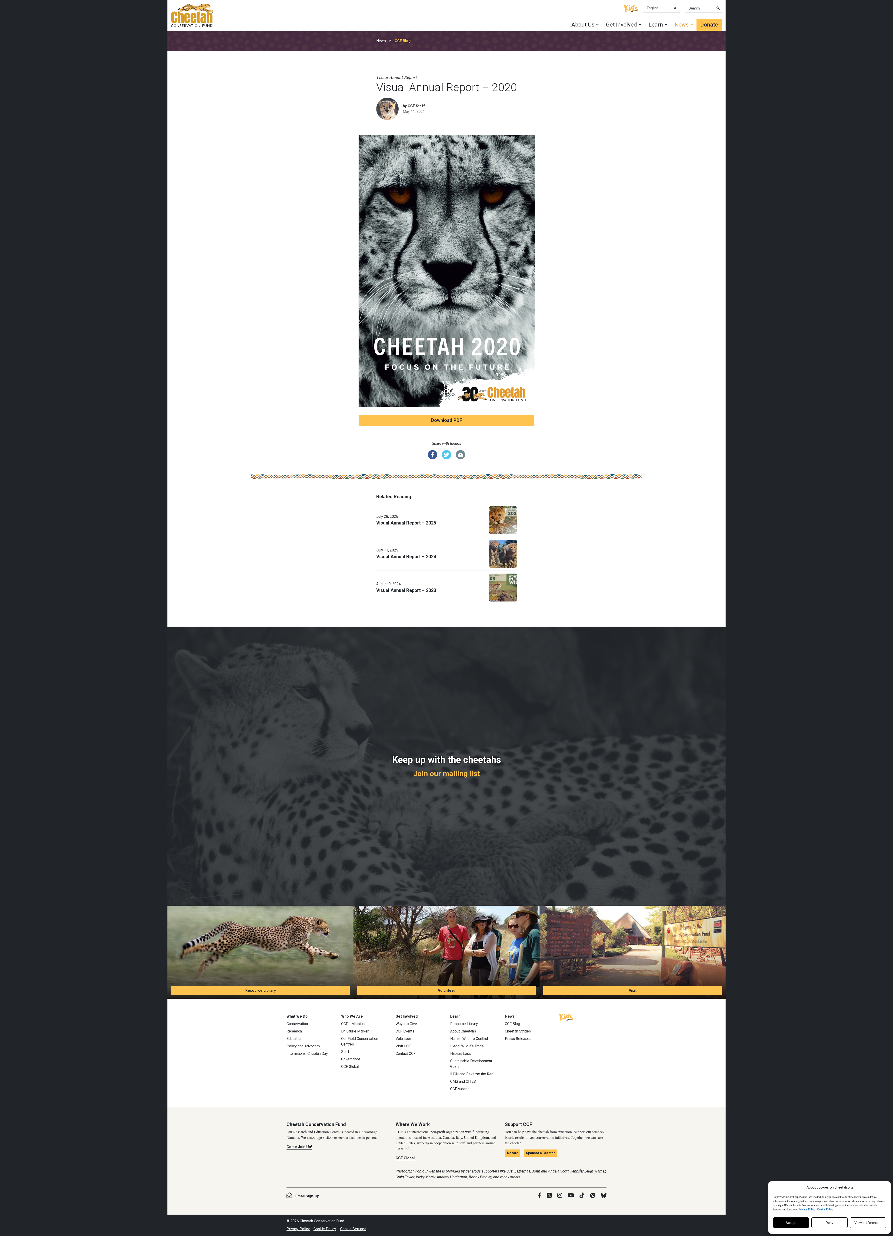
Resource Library (260, 990)
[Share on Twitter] (446, 454)
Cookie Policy (324, 1229)
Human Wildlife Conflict (469, 1038)
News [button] (682, 24)
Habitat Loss (460, 1053)
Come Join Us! (299, 1147)
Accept (791, 1223)
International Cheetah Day (307, 1053)
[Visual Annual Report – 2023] (503, 587)
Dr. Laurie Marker (355, 1031)
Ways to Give (406, 1024)
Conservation (297, 1024)
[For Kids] (631, 8)
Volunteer (446, 990)
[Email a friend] (460, 454)
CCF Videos (460, 1089)
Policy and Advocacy (303, 1046)
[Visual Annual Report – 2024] (503, 553)
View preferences (867, 1223)
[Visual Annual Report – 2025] (503, 519)
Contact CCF (406, 1053)
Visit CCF (403, 1046)
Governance (350, 1059)
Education (294, 1038)
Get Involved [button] (621, 24)
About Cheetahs (463, 1031)
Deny (829, 1223)
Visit (632, 990)
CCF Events (405, 1031)
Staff (345, 1051)
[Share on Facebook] (432, 454)
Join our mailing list (446, 773)
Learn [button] (656, 24)
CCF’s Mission (353, 1024)
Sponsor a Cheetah (540, 1153)
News (381, 41)
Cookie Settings (353, 1229)
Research (294, 1031)
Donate (709, 24)
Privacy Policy (298, 1229)
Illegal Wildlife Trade (467, 1046)
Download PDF (446, 420)
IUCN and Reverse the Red (471, 1074)
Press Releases (518, 1038)
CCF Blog (403, 41)
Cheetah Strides (518, 1031)
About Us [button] (582, 24)
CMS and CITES (463, 1081)
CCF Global (350, 1066)
